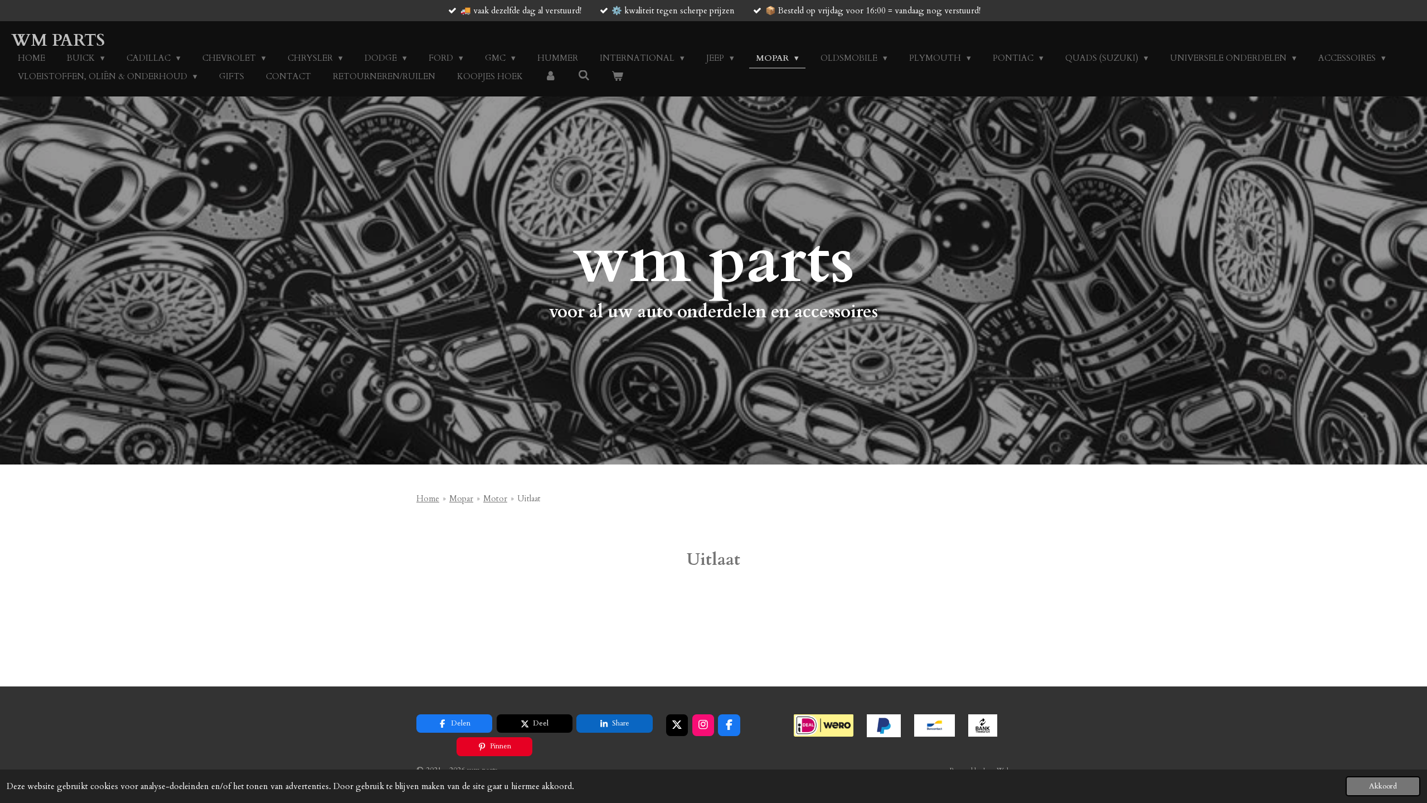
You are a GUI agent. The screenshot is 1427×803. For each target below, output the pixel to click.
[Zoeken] (583, 75)
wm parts (58, 40)
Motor (495, 498)
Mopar (461, 498)
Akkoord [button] (1383, 786)
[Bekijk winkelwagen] (617, 76)
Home (427, 498)
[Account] (550, 76)
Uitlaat (529, 498)
